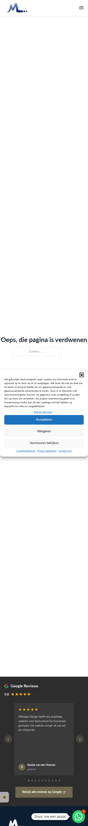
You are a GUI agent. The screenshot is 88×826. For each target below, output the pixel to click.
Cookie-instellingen (4, 797)
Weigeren (44, 431)
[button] (81, 375)
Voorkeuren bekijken (44, 443)
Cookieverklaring (25, 451)
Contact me (65, 451)
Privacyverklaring (46, 451)
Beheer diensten (43, 412)
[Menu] (81, 7)
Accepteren (44, 419)
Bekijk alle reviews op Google (42, 792)
